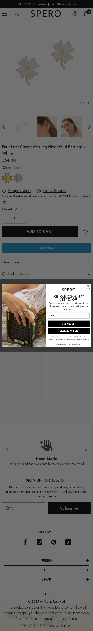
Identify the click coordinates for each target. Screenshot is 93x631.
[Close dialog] (88, 287)
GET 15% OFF (69, 323)
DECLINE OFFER (69, 331)
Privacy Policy (82, 341)
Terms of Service (74, 341)
